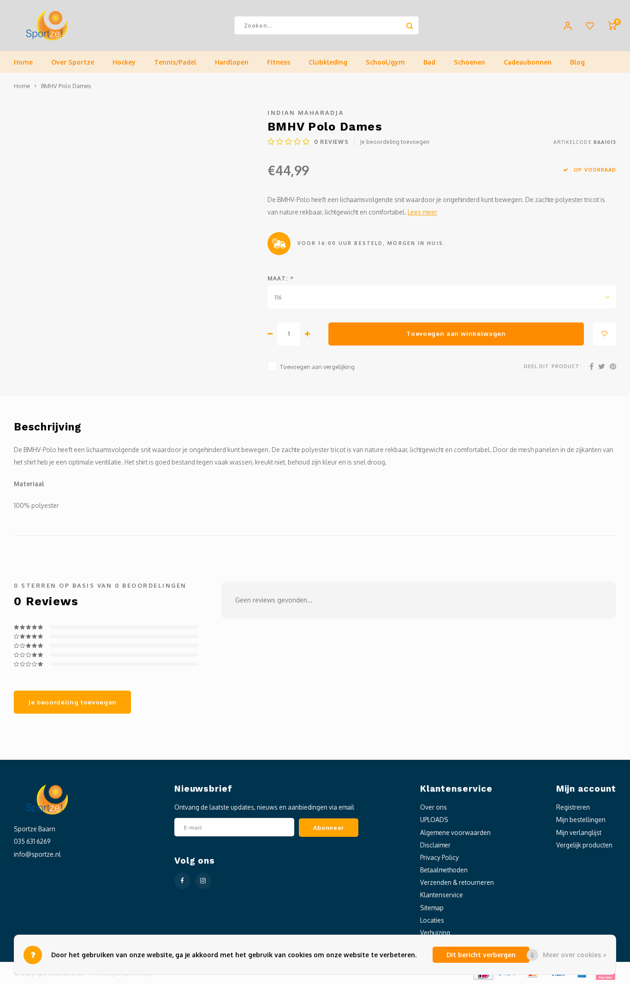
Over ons (433, 807)
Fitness (278, 62)
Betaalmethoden (444, 870)
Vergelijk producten (584, 845)
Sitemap (432, 908)
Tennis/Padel (175, 62)
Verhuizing (435, 932)
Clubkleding (328, 62)
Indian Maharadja (305, 112)
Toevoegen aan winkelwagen (456, 333)
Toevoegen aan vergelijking (317, 366)
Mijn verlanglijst (578, 832)
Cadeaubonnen (528, 62)
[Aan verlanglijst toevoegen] (604, 334)
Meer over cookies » (574, 955)
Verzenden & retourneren (457, 882)
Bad (429, 62)
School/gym (385, 62)
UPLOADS (434, 819)
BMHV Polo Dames (66, 85)
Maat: (280, 278)
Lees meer (422, 212)
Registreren (573, 807)
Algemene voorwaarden (455, 832)
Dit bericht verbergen (481, 955)
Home (23, 62)
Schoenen (469, 62)
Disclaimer (435, 845)
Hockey (124, 62)
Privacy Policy (439, 857)
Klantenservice (441, 895)
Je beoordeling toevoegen (394, 141)
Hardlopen (232, 62)
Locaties (432, 920)
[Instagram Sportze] (203, 881)
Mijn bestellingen (581, 819)
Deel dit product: (553, 366)
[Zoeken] (409, 25)
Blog (577, 62)
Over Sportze (72, 62)
